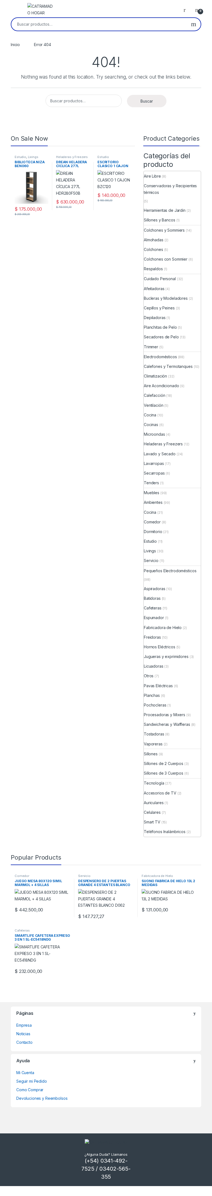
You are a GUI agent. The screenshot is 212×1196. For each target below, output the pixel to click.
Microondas (154, 434)
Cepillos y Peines (159, 308)
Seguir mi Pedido (31, 1081)
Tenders (151, 482)
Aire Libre (152, 176)
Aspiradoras (154, 588)
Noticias (23, 1033)
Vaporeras (153, 744)
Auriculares (153, 802)
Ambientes (153, 502)
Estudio (20, 157)
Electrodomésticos (160, 356)
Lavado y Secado (160, 453)
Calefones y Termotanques (168, 366)
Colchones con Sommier (165, 259)
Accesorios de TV (160, 793)
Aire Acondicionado (161, 385)
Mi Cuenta (25, 1072)
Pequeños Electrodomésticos (170, 570)
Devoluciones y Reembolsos (42, 1098)
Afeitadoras (154, 288)
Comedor (152, 522)
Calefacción (154, 395)
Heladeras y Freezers (72, 157)
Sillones (151, 753)
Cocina (150, 415)
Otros (148, 675)
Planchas (152, 695)
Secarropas (154, 473)
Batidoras (152, 598)
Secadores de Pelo (161, 337)
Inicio (15, 44)
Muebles (151, 492)
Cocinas (151, 424)
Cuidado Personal (160, 278)
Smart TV (152, 822)
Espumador (154, 617)
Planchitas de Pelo (160, 327)
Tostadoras (154, 734)
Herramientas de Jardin (165, 210)
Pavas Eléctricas (158, 685)
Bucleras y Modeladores (166, 298)
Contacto (24, 1042)
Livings (33, 157)
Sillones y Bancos (159, 220)
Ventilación (153, 405)
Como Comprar (29, 1089)
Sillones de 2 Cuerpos (163, 763)
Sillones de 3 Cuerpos (163, 773)
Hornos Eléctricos (159, 646)
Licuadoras (153, 666)
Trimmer (151, 346)
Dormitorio (153, 531)
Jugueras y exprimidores (166, 656)
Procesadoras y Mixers (164, 714)
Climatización (155, 376)
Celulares (152, 812)
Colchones (153, 249)
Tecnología (154, 783)
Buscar (194, 24)
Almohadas (153, 239)
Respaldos (153, 268)
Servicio (151, 560)
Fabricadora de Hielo (163, 627)
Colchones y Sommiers (164, 230)
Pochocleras (155, 705)
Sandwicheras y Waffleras (167, 724)
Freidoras (152, 637)
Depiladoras (154, 317)
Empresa (24, 1025)
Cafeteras (152, 608)
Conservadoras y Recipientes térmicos (170, 189)
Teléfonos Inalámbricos (165, 831)
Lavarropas (154, 463)
